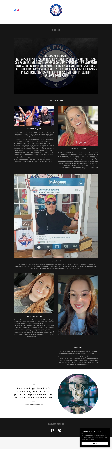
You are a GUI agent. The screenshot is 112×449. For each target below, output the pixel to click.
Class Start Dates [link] (61, 19)
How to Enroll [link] (73, 19)
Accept (95, 443)
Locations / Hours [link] (37, 19)
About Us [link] (26, 19)
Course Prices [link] (49, 19)
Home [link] (19, 19)
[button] (87, 19)
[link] (15, 10)
